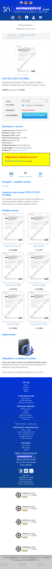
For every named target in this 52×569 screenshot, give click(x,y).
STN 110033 (39, 246)
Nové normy (26, 445)
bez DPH (32, 29)
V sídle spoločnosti (26, 438)
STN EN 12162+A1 (13, 246)
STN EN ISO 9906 (13, 285)
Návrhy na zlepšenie (26, 479)
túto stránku (39, 372)
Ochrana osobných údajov (26, 484)
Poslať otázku (35, 115)
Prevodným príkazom (26, 417)
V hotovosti (26, 419)
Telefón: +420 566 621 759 (26, 432)
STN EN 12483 (39, 285)
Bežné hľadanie (26, 398)
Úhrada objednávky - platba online (26, 424)
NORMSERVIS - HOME (26, 477)
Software (26, 389)
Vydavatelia (12, 35)
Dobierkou (26, 413)
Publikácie (26, 387)
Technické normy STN (27, 35)
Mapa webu (26, 475)
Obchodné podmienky (26, 481)
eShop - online (26, 430)
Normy (26, 385)
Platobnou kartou (26, 409)
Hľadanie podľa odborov (26, 402)
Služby (26, 391)
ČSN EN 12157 (12, 161)
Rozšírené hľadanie (26, 400)
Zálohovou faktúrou (26, 415)
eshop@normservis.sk (26, 436)
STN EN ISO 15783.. (39, 324)
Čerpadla (5, 186)
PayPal (26, 411)
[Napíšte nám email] (31, 471)
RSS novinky (26, 447)
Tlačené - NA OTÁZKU (35, 105)
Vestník (26, 450)
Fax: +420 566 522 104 (26, 434)
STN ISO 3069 (13, 324)
